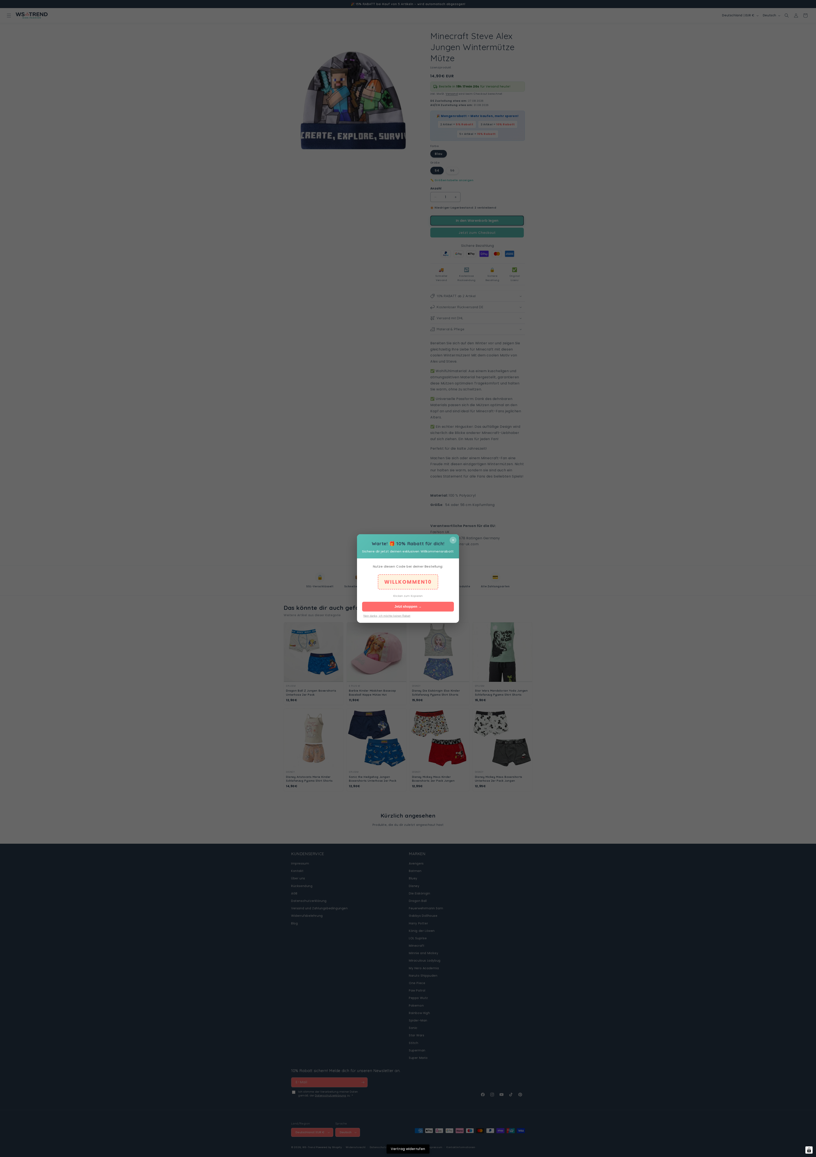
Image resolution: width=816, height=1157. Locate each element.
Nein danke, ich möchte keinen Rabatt (386, 615)
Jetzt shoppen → (408, 606)
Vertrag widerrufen (408, 1148)
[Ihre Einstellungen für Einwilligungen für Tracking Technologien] (809, 1150)
